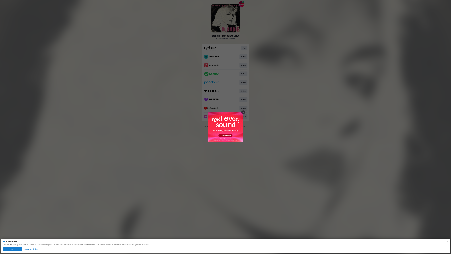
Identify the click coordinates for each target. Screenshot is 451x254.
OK (12, 249)
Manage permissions (31, 249)
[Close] (447, 241)
